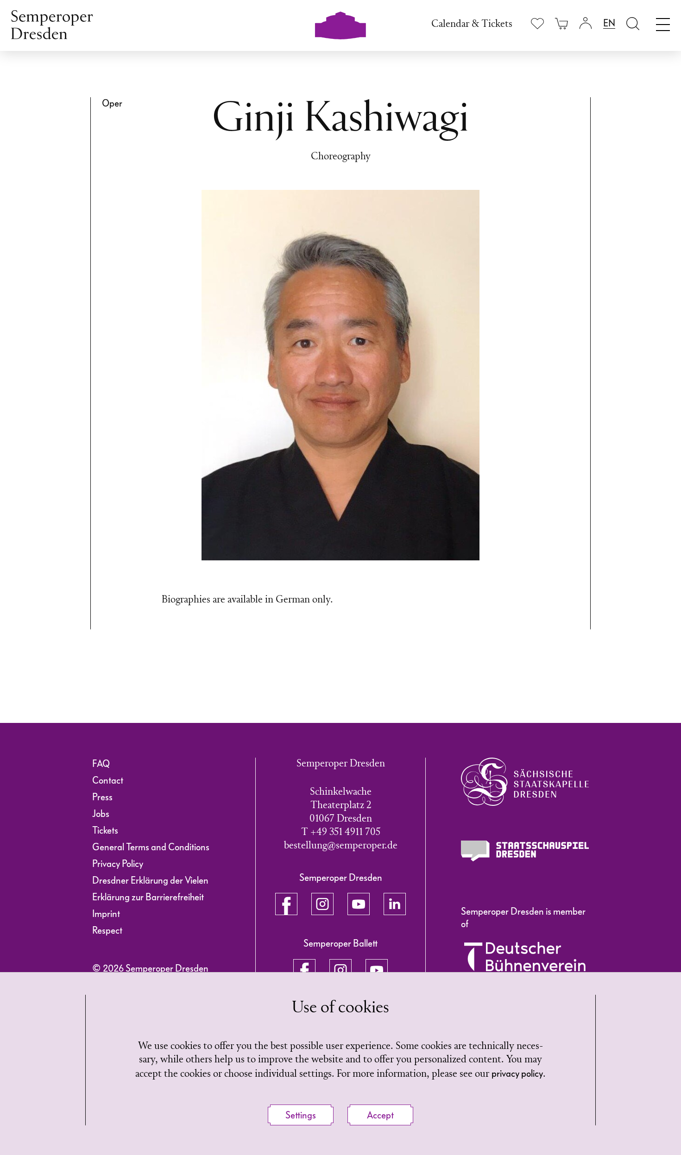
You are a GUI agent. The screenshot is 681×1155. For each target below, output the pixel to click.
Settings (300, 1115)
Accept (380, 1115)
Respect (107, 930)
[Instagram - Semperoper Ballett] (340, 970)
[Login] (586, 23)
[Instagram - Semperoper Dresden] (322, 904)
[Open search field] (633, 23)
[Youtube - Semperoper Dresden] (358, 904)
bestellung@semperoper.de (340, 846)
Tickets (105, 830)
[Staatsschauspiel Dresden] (525, 851)
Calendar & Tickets (471, 24)
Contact (107, 780)
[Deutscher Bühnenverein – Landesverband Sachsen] (525, 962)
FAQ (101, 764)
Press (102, 797)
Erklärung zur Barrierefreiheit (148, 897)
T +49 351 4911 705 (340, 832)
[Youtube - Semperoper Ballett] (377, 970)
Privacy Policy (117, 864)
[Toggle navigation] (663, 22)
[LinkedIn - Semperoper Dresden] (395, 904)
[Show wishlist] (537, 23)
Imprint (106, 914)
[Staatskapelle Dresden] (525, 782)
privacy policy (517, 1073)
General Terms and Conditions (150, 847)
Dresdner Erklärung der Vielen (150, 880)
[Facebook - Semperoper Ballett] (304, 970)
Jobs (100, 814)
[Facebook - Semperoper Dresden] (286, 904)
